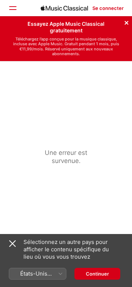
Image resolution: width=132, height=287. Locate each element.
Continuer (97, 274)
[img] (64, 8)
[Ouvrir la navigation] (12, 8)
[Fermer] (126, 21)
